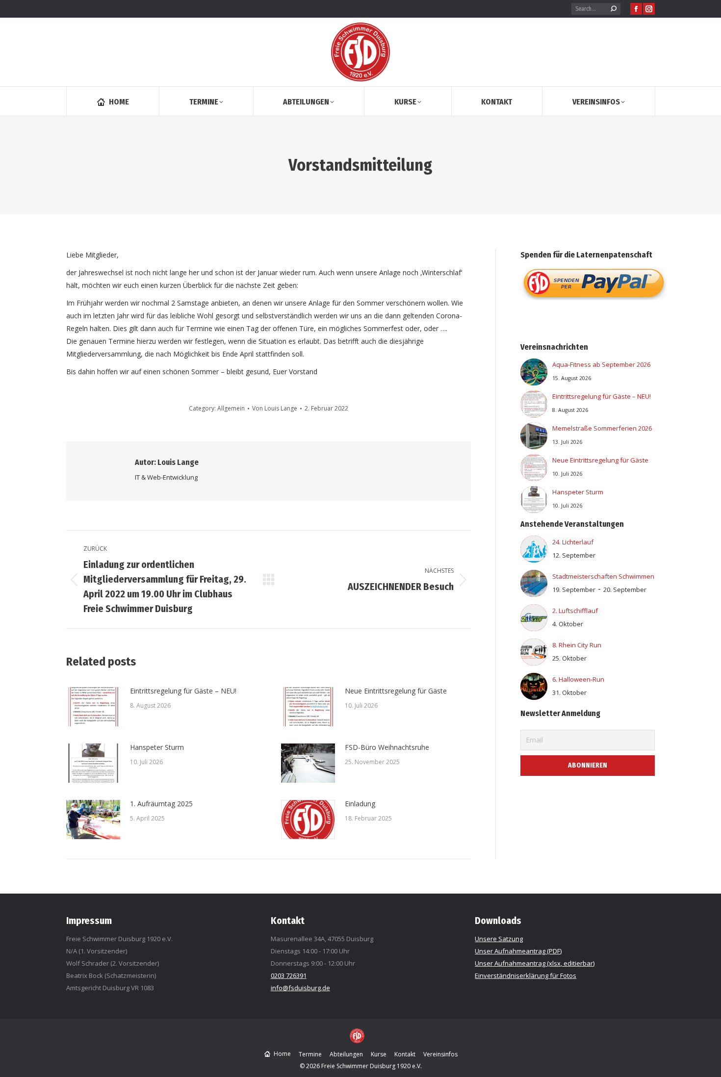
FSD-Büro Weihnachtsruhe (387, 747)
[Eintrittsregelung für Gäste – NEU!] (533, 405)
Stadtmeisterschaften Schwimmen (603, 576)
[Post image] (93, 706)
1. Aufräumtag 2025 (161, 803)
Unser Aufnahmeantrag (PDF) (518, 951)
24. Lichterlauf (572, 542)
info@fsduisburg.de (300, 987)
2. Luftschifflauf (575, 610)
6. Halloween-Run (578, 679)
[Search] (614, 9)
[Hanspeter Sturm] (533, 501)
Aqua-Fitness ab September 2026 (601, 364)
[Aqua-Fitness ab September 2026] (533, 374)
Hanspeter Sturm (157, 747)
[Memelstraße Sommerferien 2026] (533, 437)
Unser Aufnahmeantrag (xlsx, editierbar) (534, 963)
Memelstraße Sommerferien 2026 (602, 428)
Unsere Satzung (499, 938)
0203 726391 (289, 975)
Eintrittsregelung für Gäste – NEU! (183, 690)
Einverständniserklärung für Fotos (525, 975)
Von (274, 408)
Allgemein (231, 408)
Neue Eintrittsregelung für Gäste (396, 690)
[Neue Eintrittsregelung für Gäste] (533, 469)
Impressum (89, 920)
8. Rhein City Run (576, 645)
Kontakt (288, 920)
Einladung (360, 803)
